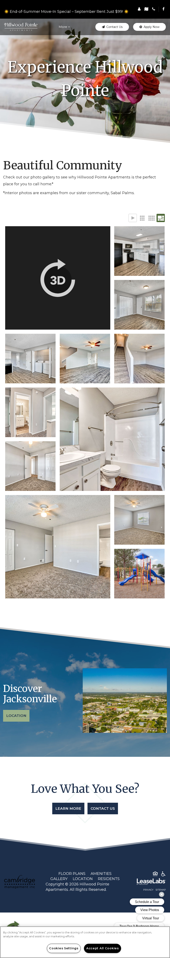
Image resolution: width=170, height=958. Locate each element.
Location (16, 716)
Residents (109, 879)
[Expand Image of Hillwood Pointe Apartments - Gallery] (57, 278)
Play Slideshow (133, 218)
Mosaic (161, 218)
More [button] (63, 27)
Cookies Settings (63, 948)
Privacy (148, 889)
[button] (163, 9)
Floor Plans (71, 873)
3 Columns (142, 218)
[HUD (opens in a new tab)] (155, 874)
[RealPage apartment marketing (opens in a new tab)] (145, 882)
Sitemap (160, 889)
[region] (85, 942)
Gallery (59, 879)
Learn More (68, 808)
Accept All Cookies (102, 948)
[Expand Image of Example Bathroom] (112, 439)
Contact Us (103, 808)
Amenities (101, 873)
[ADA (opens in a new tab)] (163, 874)
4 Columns (151, 218)
